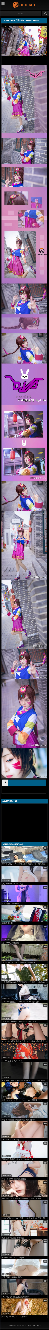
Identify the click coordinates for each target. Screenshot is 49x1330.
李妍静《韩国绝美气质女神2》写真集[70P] (18, 1120)
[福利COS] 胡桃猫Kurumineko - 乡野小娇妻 (19, 1021)
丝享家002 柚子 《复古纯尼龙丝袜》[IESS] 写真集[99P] (23, 1080)
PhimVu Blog (24, 5)
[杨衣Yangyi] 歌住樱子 (10, 943)
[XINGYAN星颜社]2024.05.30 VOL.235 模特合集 (20, 1002)
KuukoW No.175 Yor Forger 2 (13, 1257)
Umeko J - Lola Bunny (10, 1139)
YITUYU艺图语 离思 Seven (12, 1061)
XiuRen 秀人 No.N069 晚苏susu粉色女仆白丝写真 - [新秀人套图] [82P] (25, 1218)
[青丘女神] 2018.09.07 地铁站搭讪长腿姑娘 (18, 962)
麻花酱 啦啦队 (7, 923)
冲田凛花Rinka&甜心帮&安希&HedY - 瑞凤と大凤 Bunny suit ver (25, 982)
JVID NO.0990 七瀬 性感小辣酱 (14, 1179)
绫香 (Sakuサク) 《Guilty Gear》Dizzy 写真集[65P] (22, 1100)
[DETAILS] (5, 783)
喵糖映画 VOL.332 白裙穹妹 (13, 1238)
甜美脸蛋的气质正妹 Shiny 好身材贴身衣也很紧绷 (21, 1198)
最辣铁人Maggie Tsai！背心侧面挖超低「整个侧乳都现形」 (25, 864)
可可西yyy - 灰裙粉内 (10, 903)
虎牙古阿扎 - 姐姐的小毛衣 (12, 1277)
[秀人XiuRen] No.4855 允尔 (12, 884)
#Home (20, 14)
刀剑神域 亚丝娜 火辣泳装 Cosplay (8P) (17, 1159)
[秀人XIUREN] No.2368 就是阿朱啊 (15, 1297)
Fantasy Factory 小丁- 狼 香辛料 (14, 1316)
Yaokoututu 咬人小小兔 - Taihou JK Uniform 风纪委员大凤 (25, 1041)
